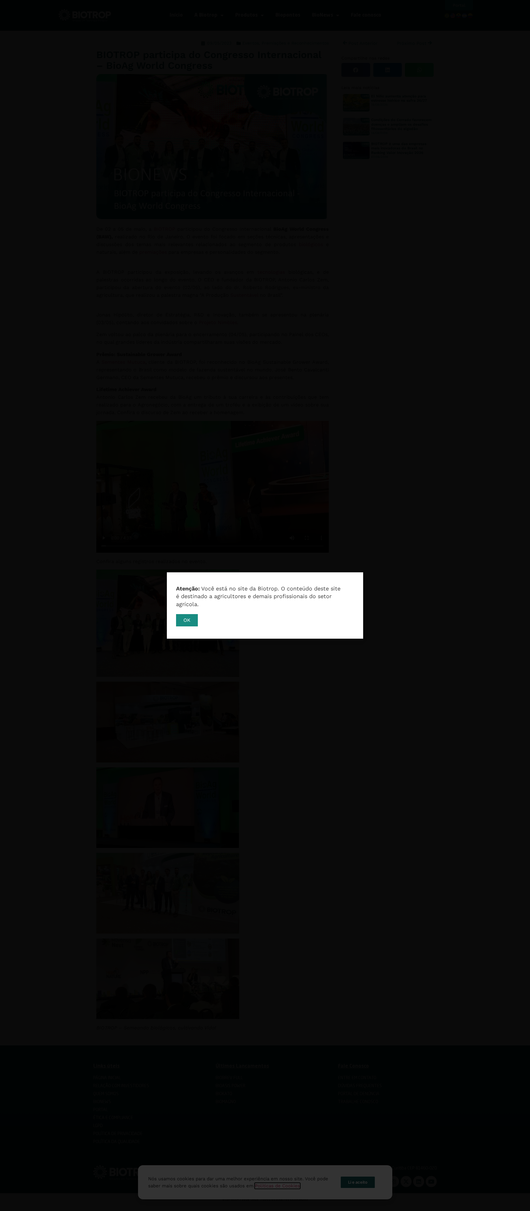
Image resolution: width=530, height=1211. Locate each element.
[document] (265, 605)
